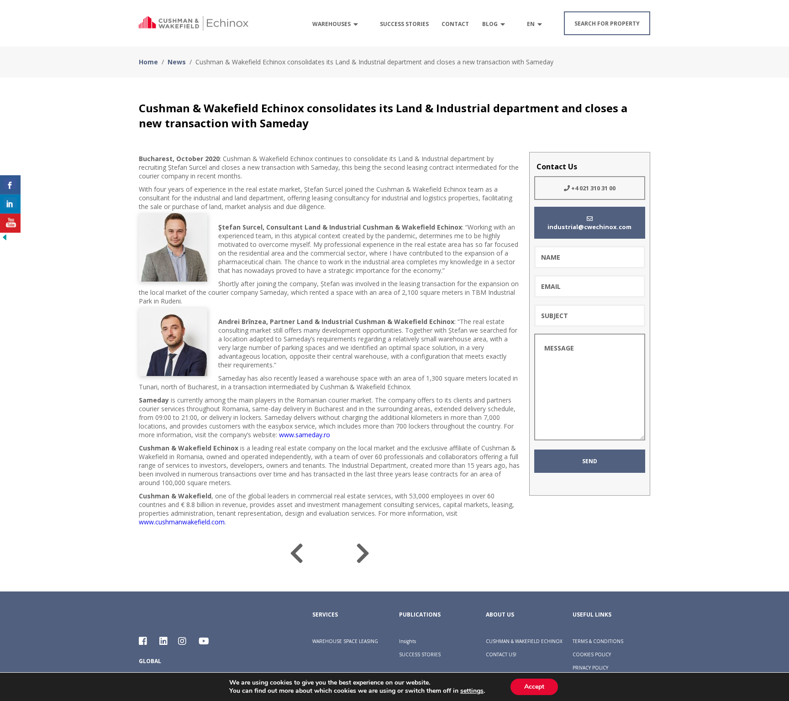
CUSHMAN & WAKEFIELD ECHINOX (524, 641)
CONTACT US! (501, 654)
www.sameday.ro (304, 434)
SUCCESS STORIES (420, 654)
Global (150, 661)
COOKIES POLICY (592, 654)
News (177, 62)
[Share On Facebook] (10, 184)
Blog (490, 24)
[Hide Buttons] (4, 239)
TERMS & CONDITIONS (598, 641)
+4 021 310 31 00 (592, 188)
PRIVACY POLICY (590, 667)
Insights (407, 641)
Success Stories (404, 24)
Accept (534, 686)
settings (472, 691)
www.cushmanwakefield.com (182, 522)
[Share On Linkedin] (10, 204)
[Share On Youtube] (10, 223)
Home (148, 62)
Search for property (607, 23)
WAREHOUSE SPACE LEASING (345, 641)
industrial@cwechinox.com (589, 227)
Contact (455, 24)
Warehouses (331, 24)
